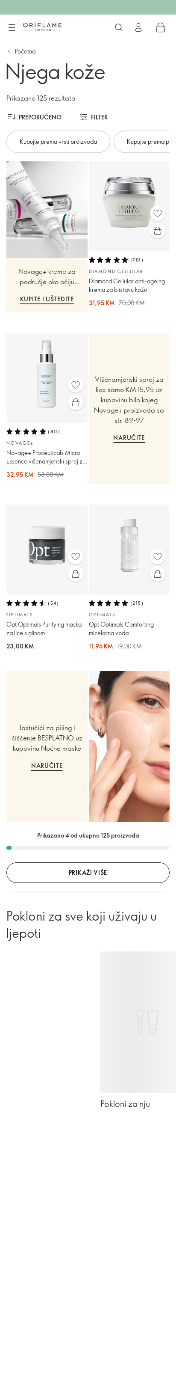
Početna (25, 51)
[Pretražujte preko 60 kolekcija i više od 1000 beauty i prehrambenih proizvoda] (118, 27)
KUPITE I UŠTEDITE (47, 299)
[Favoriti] (157, 213)
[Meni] (11, 28)
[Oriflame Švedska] (42, 27)
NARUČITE (129, 438)
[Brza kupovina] (157, 230)
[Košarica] (161, 27)
